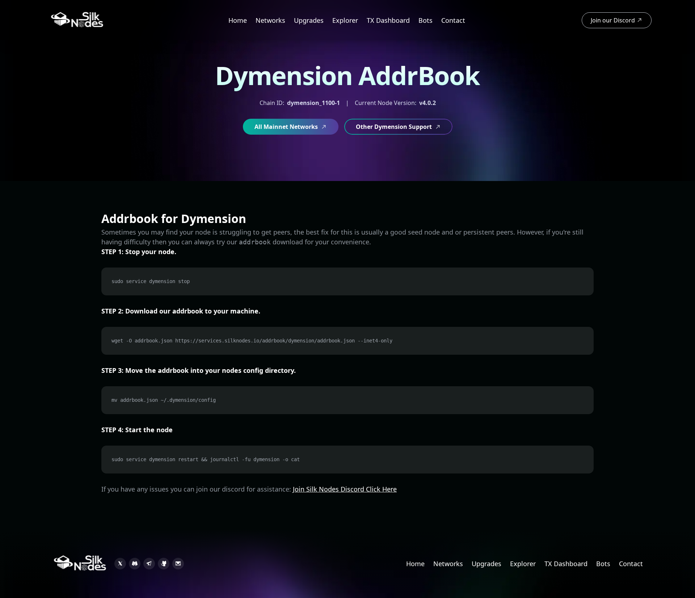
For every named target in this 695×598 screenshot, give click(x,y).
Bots (425, 20)
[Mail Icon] (178, 564)
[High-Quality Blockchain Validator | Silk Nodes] (77, 20)
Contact (453, 20)
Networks (270, 20)
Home (237, 20)
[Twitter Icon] (120, 564)
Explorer (345, 20)
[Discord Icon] (135, 564)
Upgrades (309, 20)
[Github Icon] (164, 564)
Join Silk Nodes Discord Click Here (345, 489)
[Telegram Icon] (149, 564)
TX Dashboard (388, 20)
